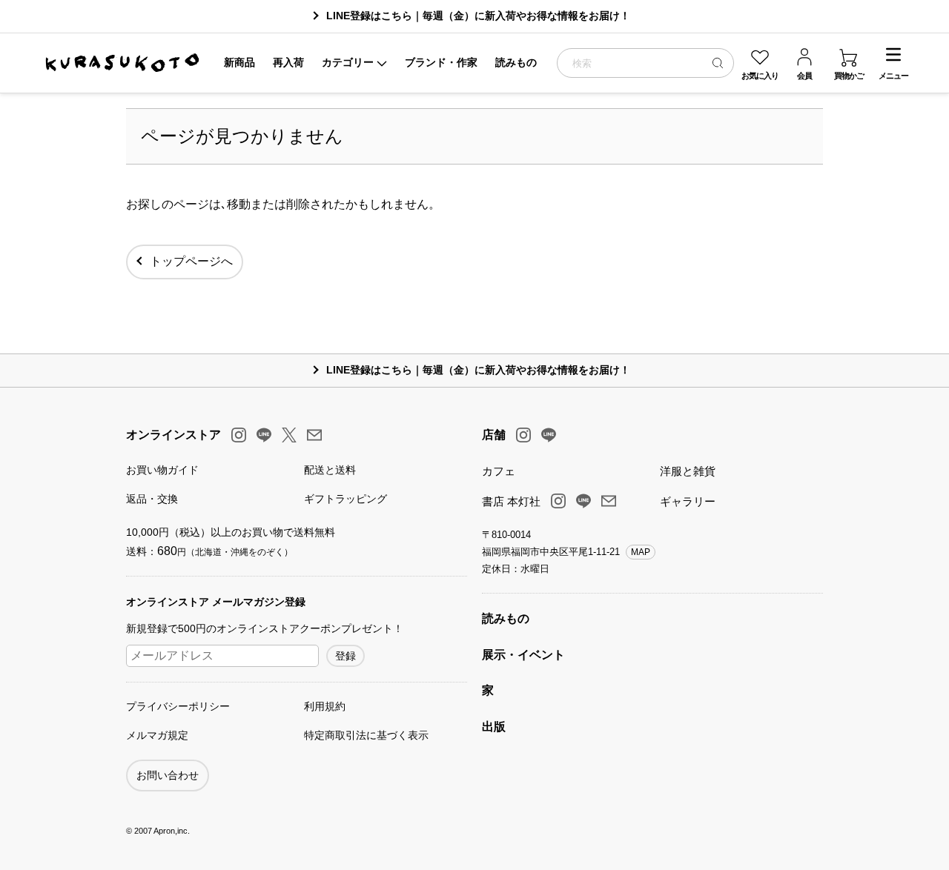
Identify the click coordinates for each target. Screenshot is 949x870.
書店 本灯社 (511, 501)
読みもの (505, 618)
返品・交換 (152, 499)
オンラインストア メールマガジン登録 (215, 602)
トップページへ (191, 261)
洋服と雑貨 (687, 471)
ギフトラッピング (345, 499)
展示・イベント (523, 654)
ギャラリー (687, 501)
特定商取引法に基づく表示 (366, 735)
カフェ (498, 471)
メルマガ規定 (157, 735)
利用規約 (324, 706)
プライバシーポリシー (178, 706)
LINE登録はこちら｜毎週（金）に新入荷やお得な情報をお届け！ (478, 15)
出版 (494, 726)
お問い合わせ (167, 775)
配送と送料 (330, 470)
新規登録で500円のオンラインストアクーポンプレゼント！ (264, 628)
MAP (640, 552)
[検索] (717, 62)
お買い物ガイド (162, 470)
